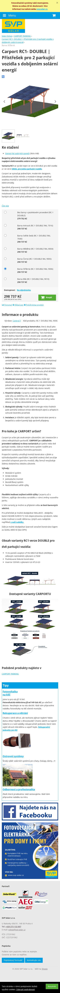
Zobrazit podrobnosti (25, 989)
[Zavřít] (57, 3)
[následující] (55, 101)
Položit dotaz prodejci (35, 305)
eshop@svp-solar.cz (16, 929)
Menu (12, 15)
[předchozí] (4, 101)
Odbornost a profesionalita (19, 789)
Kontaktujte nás (34, 960)
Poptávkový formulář (13, 960)
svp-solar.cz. (42, 9)
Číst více (5, 205)
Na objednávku (24, 290)
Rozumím (52, 986)
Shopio (45, 969)
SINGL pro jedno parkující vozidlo (27, 169)
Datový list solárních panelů (17, 153)
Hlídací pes (19, 305)
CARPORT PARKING (10, 673)
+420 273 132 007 (13, 926)
